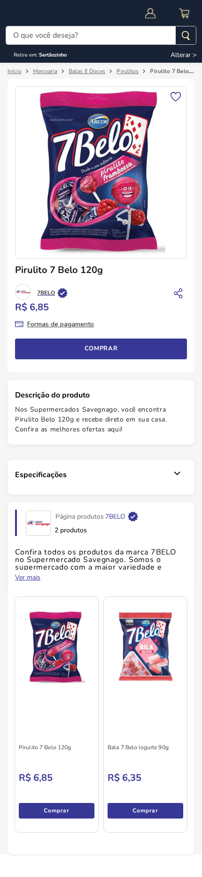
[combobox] (101, 36)
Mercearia (45, 71)
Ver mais (27, 585)
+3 (27, 818)
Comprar (101, 356)
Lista (176, 96)
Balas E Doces (87, 71)
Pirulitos (128, 71)
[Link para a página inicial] (15, 71)
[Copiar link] (178, 293)
